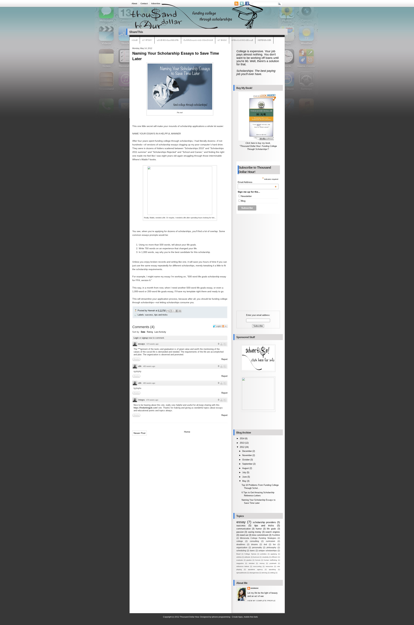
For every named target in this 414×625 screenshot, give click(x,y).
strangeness (254, 573)
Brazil (238, 554)
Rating (150, 332)
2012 (242, 447)
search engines (272, 532)
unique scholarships (268, 551)
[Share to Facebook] (177, 311)
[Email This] (167, 311)
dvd (265, 544)
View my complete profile (261, 601)
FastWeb (276, 535)
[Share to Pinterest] (180, 311)
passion (240, 532)
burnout (256, 557)
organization (241, 548)
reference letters (242, 566)
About (134, 3)
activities (263, 554)
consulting (254, 541)
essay (241, 522)
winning (264, 573)
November (247, 455)
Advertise (155, 3)
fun (274, 544)
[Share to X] (173, 311)
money (262, 563)
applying (274, 554)
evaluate (239, 560)
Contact (144, 3)
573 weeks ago (152, 344)
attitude (247, 557)
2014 (242, 438)
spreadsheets (241, 573)
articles (239, 557)
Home (134, 40)
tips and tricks (161, 315)
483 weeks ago (149, 366)
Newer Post (139, 433)
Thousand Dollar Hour (189, 617)
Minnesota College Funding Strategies (258, 538)
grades (249, 560)
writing (272, 573)
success (149, 315)
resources (269, 566)
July (244, 472)
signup (145, 338)
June (244, 477)
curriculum (270, 541)
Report (224, 359)
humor (259, 528)
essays (141, 344)
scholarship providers (264, 522)
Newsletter (246, 196)
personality (257, 548)
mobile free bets (251, 617)
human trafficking (270, 560)
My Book (222, 40)
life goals (271, 528)
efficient (274, 557)
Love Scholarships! (168, 40)
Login (136, 338)
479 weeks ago (152, 400)
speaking (272, 569)
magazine (240, 563)
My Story (147, 40)
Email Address (257, 182)
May (244, 481)
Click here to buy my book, (258, 143)
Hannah (152, 310)
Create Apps (237, 617)
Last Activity (160, 332)
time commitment (260, 535)
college (239, 541)
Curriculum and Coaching (198, 40)
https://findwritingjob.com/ (146, 408)
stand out (244, 535)
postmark (273, 563)
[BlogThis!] (170, 311)
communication (243, 528)
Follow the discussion (225, 326)
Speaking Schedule (242, 40)
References (264, 40)
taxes (252, 551)
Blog (243, 201)
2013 (242, 443)
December (247, 451)
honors (257, 560)
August (246, 468)
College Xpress (250, 554)
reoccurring (257, 566)
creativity (265, 557)
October (246, 459)
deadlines (240, 544)
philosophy (271, 548)
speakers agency (255, 569)
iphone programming (221, 617)
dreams (254, 544)
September (247, 464)
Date (143, 332)
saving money (254, 532)
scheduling (241, 551)
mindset (252, 563)
